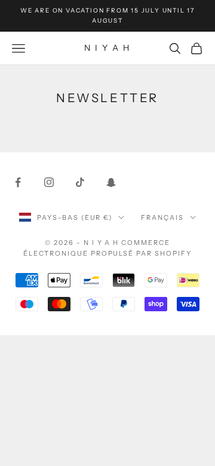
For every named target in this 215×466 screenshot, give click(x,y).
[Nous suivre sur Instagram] (49, 182)
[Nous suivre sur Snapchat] (111, 182)
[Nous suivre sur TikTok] (80, 182)
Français (162, 217)
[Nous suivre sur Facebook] (18, 182)
